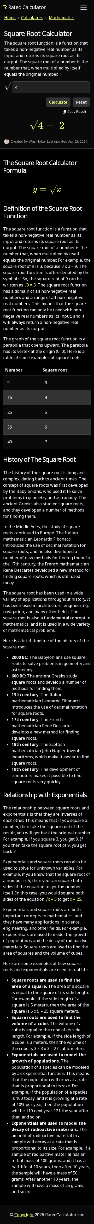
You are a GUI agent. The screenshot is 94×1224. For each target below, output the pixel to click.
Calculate (58, 102)
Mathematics (61, 17)
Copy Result (76, 111)
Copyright (24, 1215)
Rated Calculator (27, 7)
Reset (81, 102)
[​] (6, 87)
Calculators (32, 17)
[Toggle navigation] (83, 7)
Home (10, 17)
